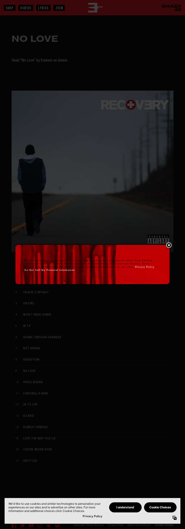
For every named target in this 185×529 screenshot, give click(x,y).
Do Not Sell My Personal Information (50, 270)
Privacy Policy (145, 267)
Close (168, 245)
